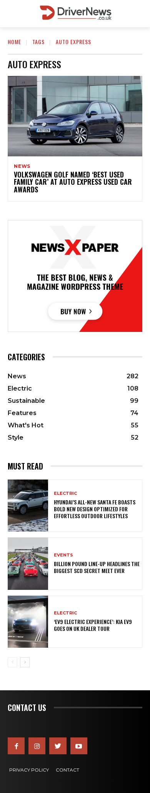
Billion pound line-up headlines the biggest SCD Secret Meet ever (97, 567)
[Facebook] (16, 745)
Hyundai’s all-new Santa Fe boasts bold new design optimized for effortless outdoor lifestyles (94, 509)
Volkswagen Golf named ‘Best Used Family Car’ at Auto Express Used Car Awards (73, 182)
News (22, 166)
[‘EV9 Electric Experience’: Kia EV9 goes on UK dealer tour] (28, 622)
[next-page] (25, 662)
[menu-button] (13, 13)
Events (63, 555)
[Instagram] (36, 745)
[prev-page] (12, 662)
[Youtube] (78, 745)
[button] (138, 13)
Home (14, 42)
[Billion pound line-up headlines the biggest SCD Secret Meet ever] (28, 563)
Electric (65, 493)
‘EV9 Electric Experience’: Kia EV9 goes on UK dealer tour (93, 624)
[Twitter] (57, 745)
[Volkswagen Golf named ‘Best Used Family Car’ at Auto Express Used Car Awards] (75, 116)
